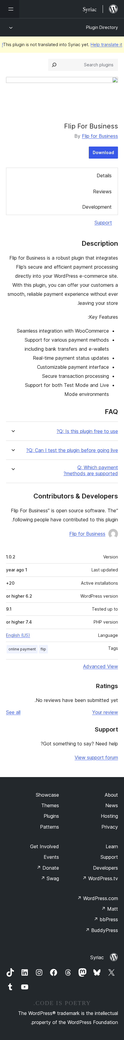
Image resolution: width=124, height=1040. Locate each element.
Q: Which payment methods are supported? (91, 470)
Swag (50, 878)
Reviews (102, 191)
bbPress (106, 919)
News (111, 805)
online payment (22, 649)
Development (97, 207)
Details (104, 175)
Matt (109, 909)
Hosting (109, 816)
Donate (47, 868)
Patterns (49, 827)
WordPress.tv (100, 878)
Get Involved (44, 846)
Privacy (109, 827)
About (111, 795)
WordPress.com (97, 898)
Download (103, 152)
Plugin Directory (102, 27)
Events (51, 857)
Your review (105, 712)
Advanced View (100, 666)
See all (13, 712)
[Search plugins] (54, 65)
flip (43, 649)
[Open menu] (9, 9)
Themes (50, 805)
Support (103, 223)
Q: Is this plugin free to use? (87, 431)
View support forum (96, 757)
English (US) (18, 635)
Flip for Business (100, 136)
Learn (112, 846)
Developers (105, 868)
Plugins (51, 816)
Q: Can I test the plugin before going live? (72, 450)
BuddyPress (101, 930)
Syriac (97, 957)
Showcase (47, 795)
